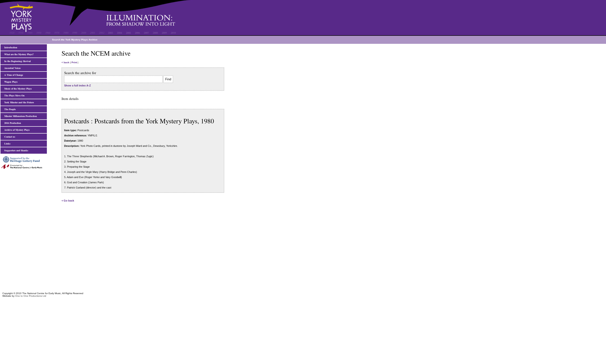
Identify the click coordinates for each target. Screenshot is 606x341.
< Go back (68, 200)
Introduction (10, 47)
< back (65, 62)
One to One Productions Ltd (30, 296)
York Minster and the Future (18, 102)
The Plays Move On (14, 95)
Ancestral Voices (12, 68)
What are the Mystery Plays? (18, 54)
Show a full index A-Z (77, 85)
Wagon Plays (10, 81)
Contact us (9, 136)
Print (74, 62)
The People (9, 109)
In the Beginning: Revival (17, 61)
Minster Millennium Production (20, 116)
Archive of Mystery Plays (16, 129)
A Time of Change (13, 74)
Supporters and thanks (15, 150)
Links (6, 143)
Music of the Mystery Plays (17, 88)
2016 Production (12, 123)
